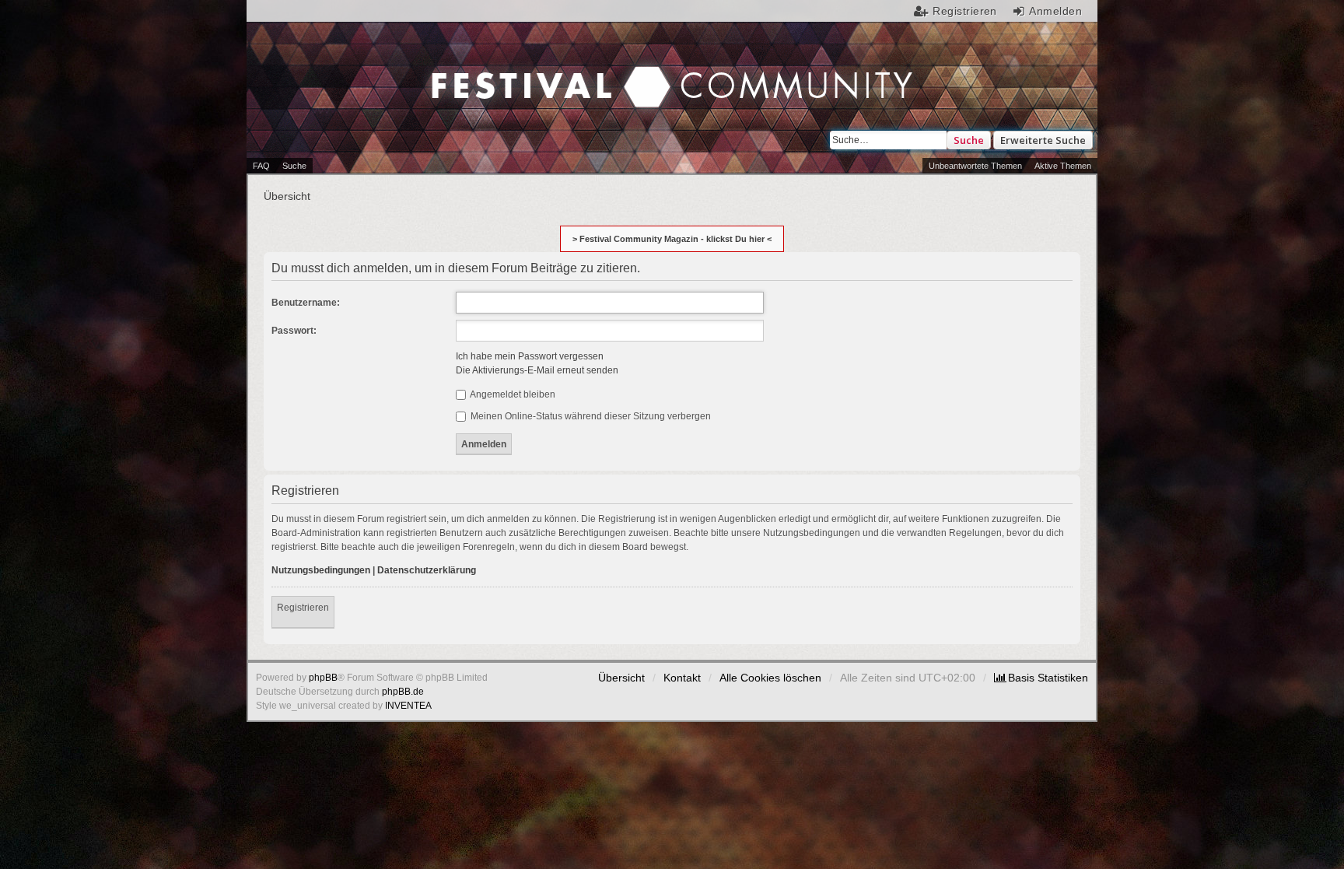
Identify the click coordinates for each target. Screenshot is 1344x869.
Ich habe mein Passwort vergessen (530, 356)
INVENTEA (408, 705)
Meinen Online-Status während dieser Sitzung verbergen (589, 416)
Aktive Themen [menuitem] (1062, 165)
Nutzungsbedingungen (320, 570)
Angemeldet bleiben (511, 394)
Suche (969, 140)
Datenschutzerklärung (426, 570)
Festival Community (540, 70)
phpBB (323, 677)
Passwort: (294, 330)
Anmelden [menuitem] (1055, 11)
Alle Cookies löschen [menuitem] (770, 677)
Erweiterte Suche (1043, 140)
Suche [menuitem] (294, 165)
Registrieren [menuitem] (965, 11)
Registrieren (303, 607)
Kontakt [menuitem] (682, 677)
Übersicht (621, 677)
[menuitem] (1041, 678)
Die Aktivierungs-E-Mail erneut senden (537, 370)
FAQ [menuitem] (261, 165)
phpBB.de (403, 691)
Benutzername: (305, 302)
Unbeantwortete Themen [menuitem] (975, 165)
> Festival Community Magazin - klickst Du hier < (672, 239)
